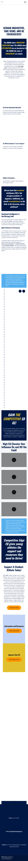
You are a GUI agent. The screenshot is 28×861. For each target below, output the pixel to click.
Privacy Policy (4, 856)
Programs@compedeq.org (15, 831)
